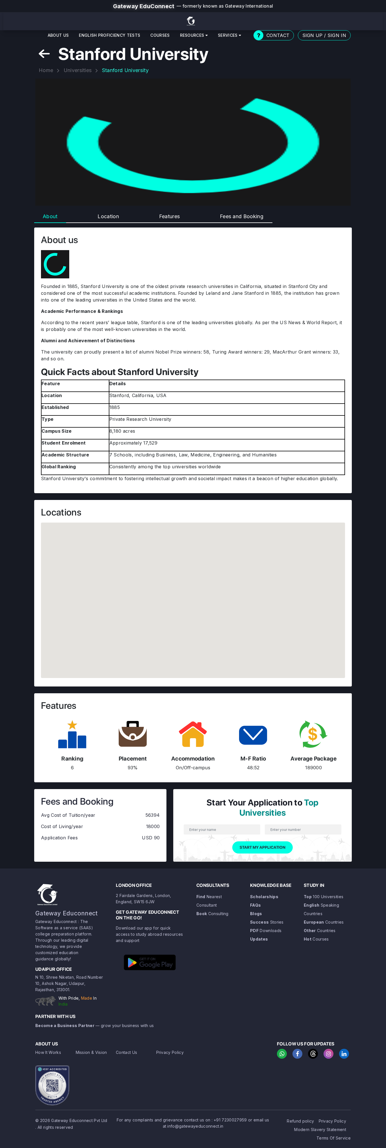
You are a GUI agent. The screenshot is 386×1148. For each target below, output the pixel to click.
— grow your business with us (94, 1025)
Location (108, 216)
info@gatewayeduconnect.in (195, 1126)
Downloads (265, 930)
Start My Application (262, 847)
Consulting (212, 913)
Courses (160, 35)
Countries (324, 922)
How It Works (48, 1052)
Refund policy (300, 1121)
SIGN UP (312, 35)
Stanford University (125, 70)
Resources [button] (192, 35)
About (50, 216)
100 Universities (323, 896)
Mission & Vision (91, 1052)
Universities (78, 70)
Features (169, 216)
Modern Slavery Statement (320, 1129)
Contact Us (126, 1052)
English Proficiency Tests (109, 35)
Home (46, 70)
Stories (267, 922)
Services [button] (228, 35)
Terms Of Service (333, 1138)
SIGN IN (337, 35)
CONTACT (277, 35)
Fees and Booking (241, 216)
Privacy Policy (170, 1052)
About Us (58, 35)
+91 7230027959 (230, 1119)
